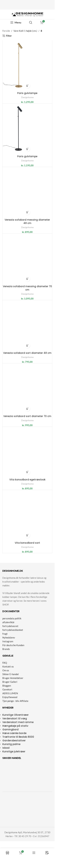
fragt (5, 633)
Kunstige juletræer (13, 751)
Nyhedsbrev (8, 637)
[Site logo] (27, 14)
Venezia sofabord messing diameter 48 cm (27, 221)
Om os (5, 670)
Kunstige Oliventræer (15, 715)
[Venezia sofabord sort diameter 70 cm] (27, 388)
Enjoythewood (9, 697)
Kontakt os (8, 666)
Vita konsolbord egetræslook (27, 479)
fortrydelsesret (10, 626)
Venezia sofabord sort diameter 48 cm (27, 353)
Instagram (7, 641)
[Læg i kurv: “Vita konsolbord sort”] (27, 535)
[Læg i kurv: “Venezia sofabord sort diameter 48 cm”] (27, 345)
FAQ (4, 662)
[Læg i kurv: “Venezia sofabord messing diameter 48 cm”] (27, 212)
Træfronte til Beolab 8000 (18, 736)
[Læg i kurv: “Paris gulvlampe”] (27, 85)
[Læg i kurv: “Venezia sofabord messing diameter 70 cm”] (27, 279)
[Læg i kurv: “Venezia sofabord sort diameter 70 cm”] (27, 408)
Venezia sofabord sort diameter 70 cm (27, 416)
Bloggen (6, 685)
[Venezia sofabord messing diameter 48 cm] (27, 192)
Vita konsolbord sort (27, 542)
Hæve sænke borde (14, 733)
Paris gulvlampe (27, 93)
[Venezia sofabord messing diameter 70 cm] (27, 258)
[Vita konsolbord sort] (27, 515)
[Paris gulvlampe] (27, 65)
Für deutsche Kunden (13, 645)
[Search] (31, 22)
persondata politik (11, 618)
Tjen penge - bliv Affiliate (15, 700)
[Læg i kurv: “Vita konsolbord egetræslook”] (27, 472)
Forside (6, 30)
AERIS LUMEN (10, 693)
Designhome (27, 97)
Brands (6, 649)
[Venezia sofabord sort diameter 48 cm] (27, 325)
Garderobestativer (14, 740)
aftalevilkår (8, 622)
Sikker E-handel (10, 674)
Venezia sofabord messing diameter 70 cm (27, 288)
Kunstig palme (11, 744)
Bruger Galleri (9, 681)
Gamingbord (10, 729)
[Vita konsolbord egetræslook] (27, 451)
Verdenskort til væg (14, 718)
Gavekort (7, 689)
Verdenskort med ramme (18, 722)
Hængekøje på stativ (15, 725)
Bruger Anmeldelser (12, 678)
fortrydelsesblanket (12, 629)
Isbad (6, 747)
